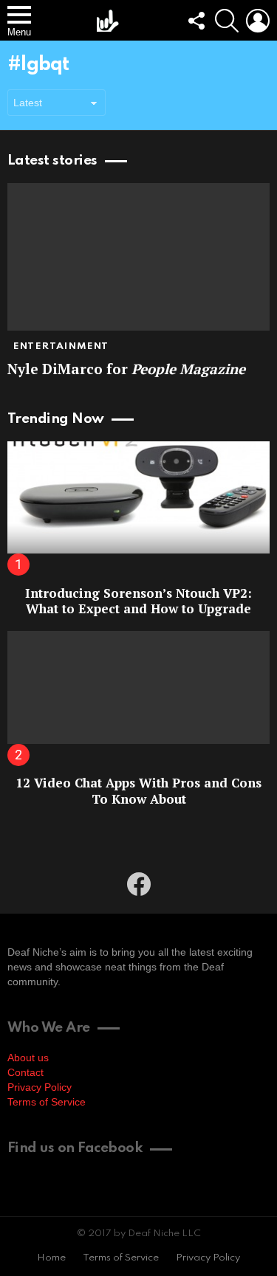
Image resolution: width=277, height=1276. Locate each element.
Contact (25, 1072)
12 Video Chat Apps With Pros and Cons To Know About (138, 790)
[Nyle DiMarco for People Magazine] (138, 257)
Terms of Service (46, 1102)
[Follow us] (196, 20)
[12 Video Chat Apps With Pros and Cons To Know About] (138, 687)
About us (28, 1057)
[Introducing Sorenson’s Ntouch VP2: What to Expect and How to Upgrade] (138, 497)
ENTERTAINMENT (61, 346)
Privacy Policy (39, 1087)
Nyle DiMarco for (126, 368)
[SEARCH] (227, 20)
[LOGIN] (258, 20)
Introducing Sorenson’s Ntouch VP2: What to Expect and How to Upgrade (138, 600)
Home (51, 1258)
